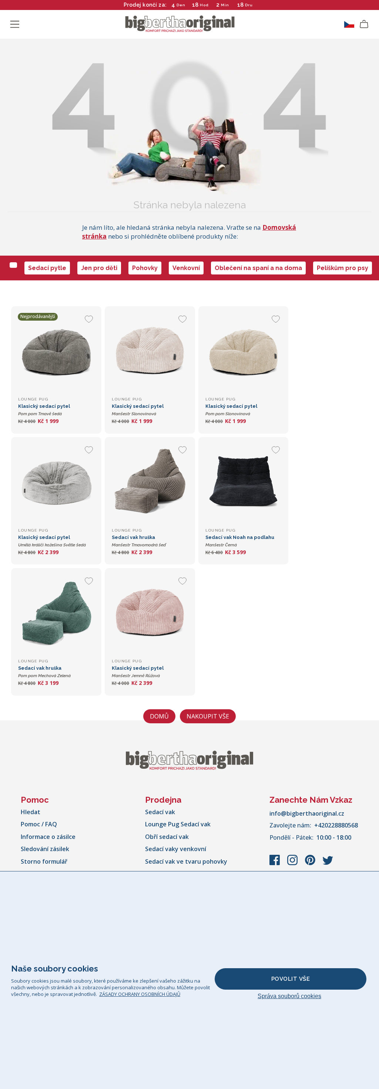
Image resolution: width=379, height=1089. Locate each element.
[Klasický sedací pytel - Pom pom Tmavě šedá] (56, 351)
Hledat (30, 812)
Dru (248, 5)
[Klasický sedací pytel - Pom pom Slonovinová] (243, 351)
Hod (204, 5)
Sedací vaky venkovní (175, 849)
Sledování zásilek (45, 849)
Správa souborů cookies (289, 996)
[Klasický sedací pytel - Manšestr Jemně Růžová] (149, 613)
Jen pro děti (99, 268)
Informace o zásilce (48, 837)
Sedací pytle (47, 268)
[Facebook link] (275, 864)
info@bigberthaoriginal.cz (306, 813)
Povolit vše (290, 979)
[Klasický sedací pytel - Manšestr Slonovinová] (149, 351)
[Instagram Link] (293, 864)
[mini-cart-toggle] (364, 24)
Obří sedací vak (167, 837)
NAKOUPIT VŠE (208, 716)
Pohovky (145, 268)
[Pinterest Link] (311, 864)
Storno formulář (44, 861)
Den (181, 5)
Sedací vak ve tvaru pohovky (186, 861)
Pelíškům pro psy (342, 268)
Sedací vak (160, 812)
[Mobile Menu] (15, 24)
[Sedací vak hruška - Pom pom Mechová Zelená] (56, 613)
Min (225, 5)
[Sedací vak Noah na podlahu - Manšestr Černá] (243, 481)
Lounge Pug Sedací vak (178, 824)
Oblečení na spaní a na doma (258, 268)
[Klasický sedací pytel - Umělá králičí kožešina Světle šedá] (56, 481)
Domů (159, 716)
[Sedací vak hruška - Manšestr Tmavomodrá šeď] (149, 481)
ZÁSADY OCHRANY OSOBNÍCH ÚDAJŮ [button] (139, 994)
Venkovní (186, 268)
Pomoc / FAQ (39, 824)
